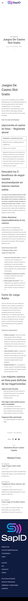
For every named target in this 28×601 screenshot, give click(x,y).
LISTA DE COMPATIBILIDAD (10, 550)
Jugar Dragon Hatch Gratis (11, 466)
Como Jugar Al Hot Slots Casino (13, 502)
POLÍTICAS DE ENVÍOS (8, 578)
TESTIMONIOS (6, 553)
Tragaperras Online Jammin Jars (13, 484)
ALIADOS (4, 563)
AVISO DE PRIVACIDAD (8, 582)
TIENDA (4, 572)
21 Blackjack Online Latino (9, 250)
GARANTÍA (5, 588)
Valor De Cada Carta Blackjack (10, 120)
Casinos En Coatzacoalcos (9, 330)
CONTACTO (5, 569)
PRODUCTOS (5, 547)
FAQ (3, 566)
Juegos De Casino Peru (8, 253)
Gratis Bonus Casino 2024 (9, 248)
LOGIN (3, 557)
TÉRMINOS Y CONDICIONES (10, 585)
